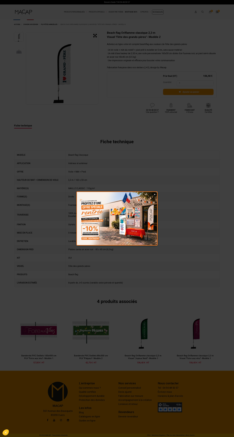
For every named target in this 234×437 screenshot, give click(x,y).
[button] (5, 432)
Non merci (12, 423)
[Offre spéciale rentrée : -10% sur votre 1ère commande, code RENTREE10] (117, 218)
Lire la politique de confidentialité (17, 414)
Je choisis (31, 423)
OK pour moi (50, 423)
